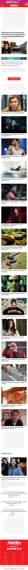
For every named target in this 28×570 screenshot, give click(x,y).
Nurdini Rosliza (11, 496)
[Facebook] (8, 549)
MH (2, 480)
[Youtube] (18, 549)
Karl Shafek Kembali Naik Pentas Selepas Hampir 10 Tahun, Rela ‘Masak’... (13, 478)
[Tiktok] (15, 549)
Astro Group (22, 568)
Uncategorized (12, 30)
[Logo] (14, 5)
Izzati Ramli (4, 38)
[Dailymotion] (20, 549)
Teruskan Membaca (14, 78)
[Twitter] (13, 549)
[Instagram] (10, 549)
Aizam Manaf (11, 505)
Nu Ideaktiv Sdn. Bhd (13, 568)
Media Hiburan (4, 30)
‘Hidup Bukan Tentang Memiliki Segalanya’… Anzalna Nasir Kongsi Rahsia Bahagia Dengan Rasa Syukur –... (14, 511)
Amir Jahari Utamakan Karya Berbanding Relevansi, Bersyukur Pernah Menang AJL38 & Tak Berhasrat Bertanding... (14, 493)
